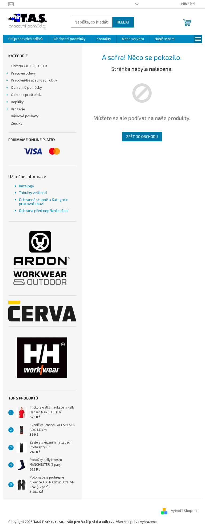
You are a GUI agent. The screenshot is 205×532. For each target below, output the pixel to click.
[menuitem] (25, 39)
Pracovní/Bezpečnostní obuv (34, 80)
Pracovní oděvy (23, 73)
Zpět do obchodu (142, 136)
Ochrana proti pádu (26, 95)
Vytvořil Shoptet (184, 511)
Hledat (123, 22)
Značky (16, 123)
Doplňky (17, 102)
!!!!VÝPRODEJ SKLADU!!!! (29, 66)
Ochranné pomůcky (26, 87)
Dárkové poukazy (25, 116)
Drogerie (18, 109)
